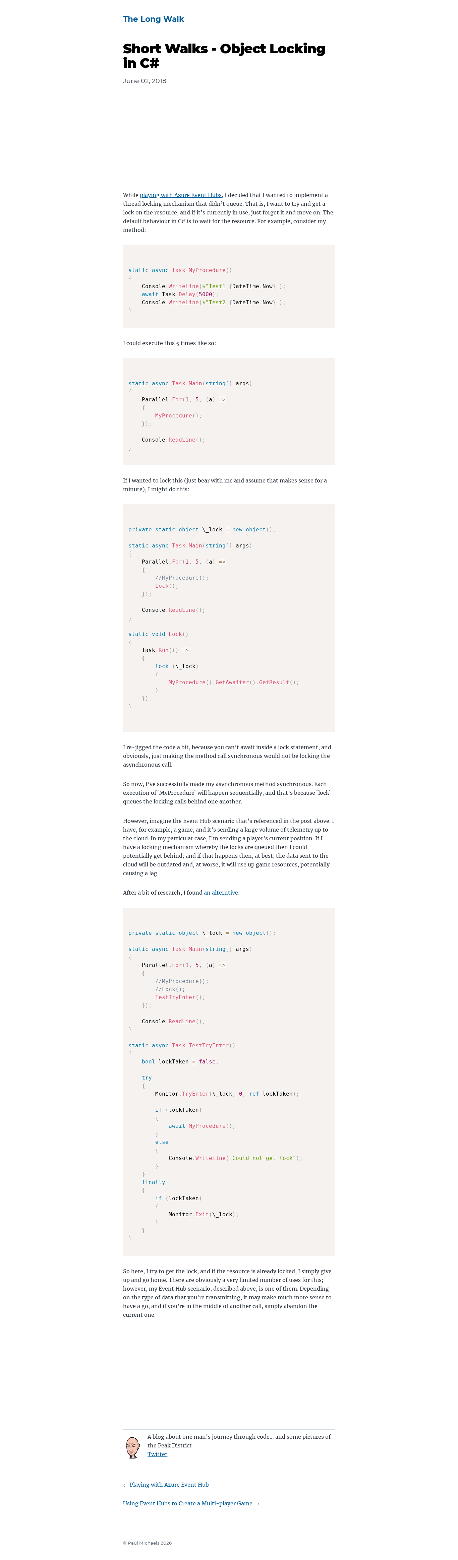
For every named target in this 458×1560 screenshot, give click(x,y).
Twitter (157, 1454)
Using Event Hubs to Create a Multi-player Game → (191, 1503)
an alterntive (221, 892)
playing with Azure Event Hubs (181, 195)
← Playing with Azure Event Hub (166, 1484)
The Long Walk (153, 19)
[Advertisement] (229, 144)
